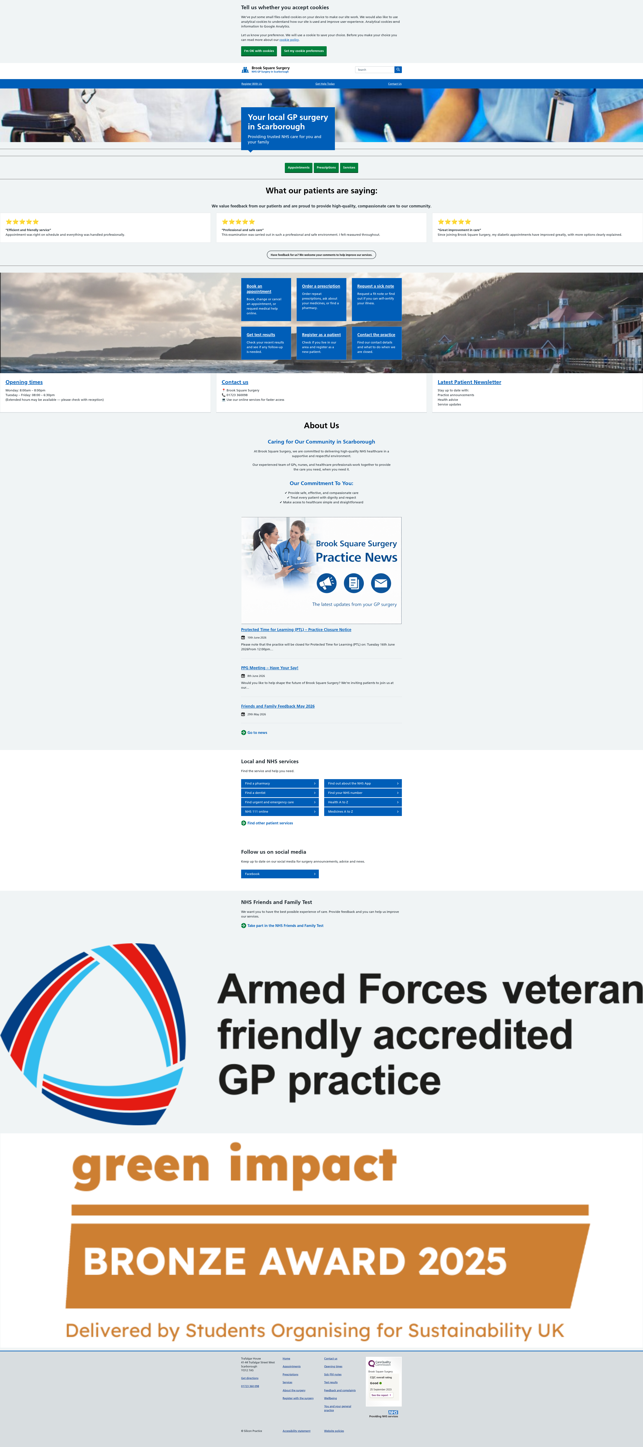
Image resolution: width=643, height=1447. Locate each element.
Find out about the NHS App (349, 783)
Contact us (235, 382)
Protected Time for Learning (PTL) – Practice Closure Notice (296, 629)
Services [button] (349, 167)
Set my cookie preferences (304, 51)
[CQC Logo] (379, 1366)
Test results (331, 1382)
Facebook (252, 874)
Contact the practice (376, 334)
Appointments (292, 1366)
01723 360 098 (250, 1386)
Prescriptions (290, 1374)
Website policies (334, 1431)
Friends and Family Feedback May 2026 (278, 706)
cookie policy (289, 40)
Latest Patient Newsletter (469, 382)
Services (287, 1382)
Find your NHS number (345, 793)
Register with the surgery (298, 1398)
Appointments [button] (298, 167)
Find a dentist (255, 793)
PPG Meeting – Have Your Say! (269, 667)
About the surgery (294, 1390)
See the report (380, 1395)
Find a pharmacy (257, 783)
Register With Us (251, 83)
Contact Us (395, 83)
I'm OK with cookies (259, 51)
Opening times (24, 382)
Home (286, 1358)
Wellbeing (330, 1398)
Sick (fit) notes (332, 1374)
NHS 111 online (256, 811)
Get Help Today (325, 83)
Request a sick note (375, 286)
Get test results (261, 334)
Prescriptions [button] (326, 167)
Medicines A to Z (340, 811)
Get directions (249, 1378)
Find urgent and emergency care (269, 802)
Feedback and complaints (340, 1390)
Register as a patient (321, 334)
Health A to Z (338, 802)
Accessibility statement (296, 1431)
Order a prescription (321, 286)
